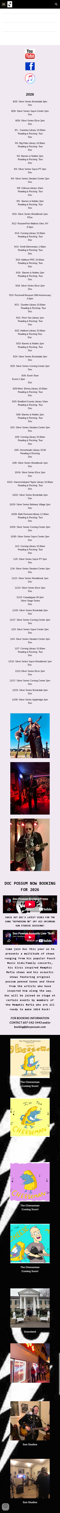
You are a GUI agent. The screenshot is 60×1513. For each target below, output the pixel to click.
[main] (30, 398)
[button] (3, 4)
